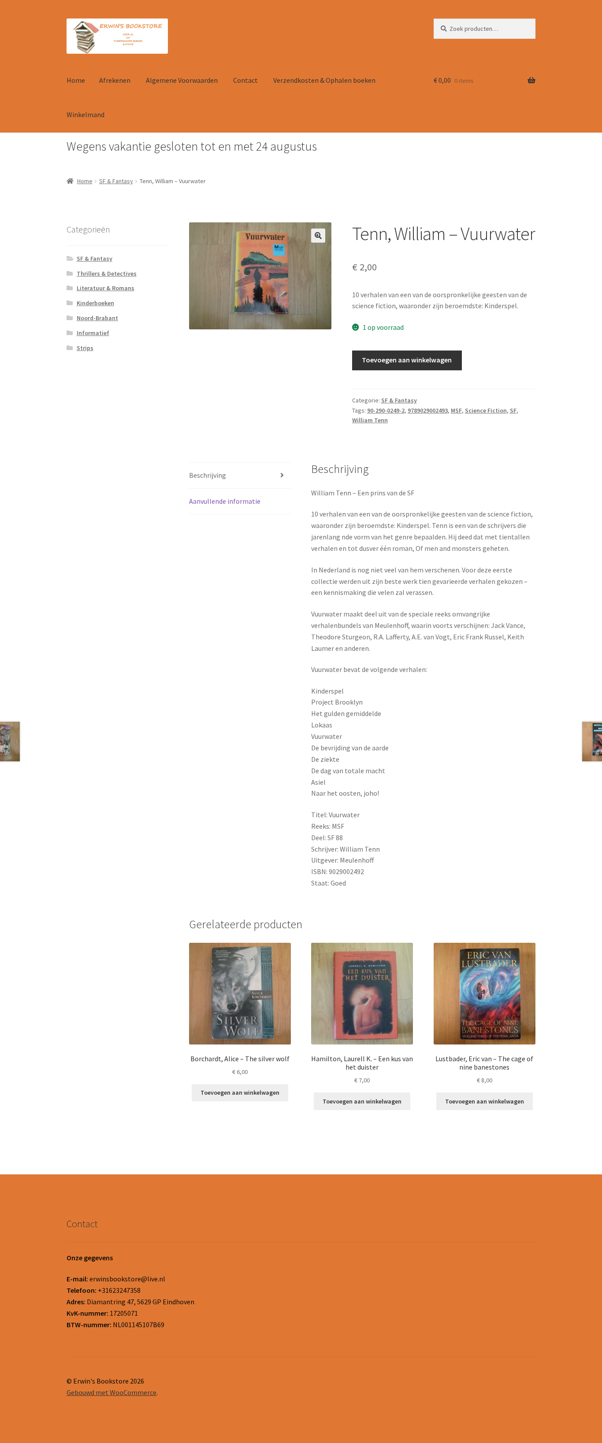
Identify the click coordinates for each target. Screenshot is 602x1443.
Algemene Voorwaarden (182, 80)
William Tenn (370, 420)
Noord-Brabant (97, 318)
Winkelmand (85, 114)
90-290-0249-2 (386, 410)
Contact (245, 80)
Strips (85, 348)
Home (76, 80)
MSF (456, 410)
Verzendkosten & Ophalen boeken (324, 80)
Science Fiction (486, 410)
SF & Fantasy (116, 181)
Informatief (93, 333)
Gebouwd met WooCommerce (111, 1392)
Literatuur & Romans (105, 288)
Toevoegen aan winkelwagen (407, 359)
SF (513, 410)
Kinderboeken (95, 303)
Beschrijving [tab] (207, 475)
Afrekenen (114, 80)
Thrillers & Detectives (107, 273)
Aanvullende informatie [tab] (224, 501)
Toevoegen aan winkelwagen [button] (240, 1092)
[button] (318, 236)
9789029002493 (428, 410)
